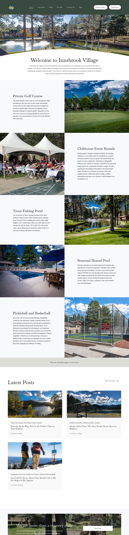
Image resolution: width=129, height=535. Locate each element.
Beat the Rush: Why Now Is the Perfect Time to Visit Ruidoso (33, 427)
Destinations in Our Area (18, 474)
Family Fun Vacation (17, 423)
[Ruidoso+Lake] (35, 391)
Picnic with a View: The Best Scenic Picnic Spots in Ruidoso (93, 427)
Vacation (39, 423)
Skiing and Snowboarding (47, 474)
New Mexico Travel (30, 423)
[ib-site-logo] (11, 4)
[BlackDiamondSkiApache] (35, 443)
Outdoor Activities (88, 423)
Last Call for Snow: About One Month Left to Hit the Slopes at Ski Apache (33, 479)
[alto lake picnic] (94, 391)
